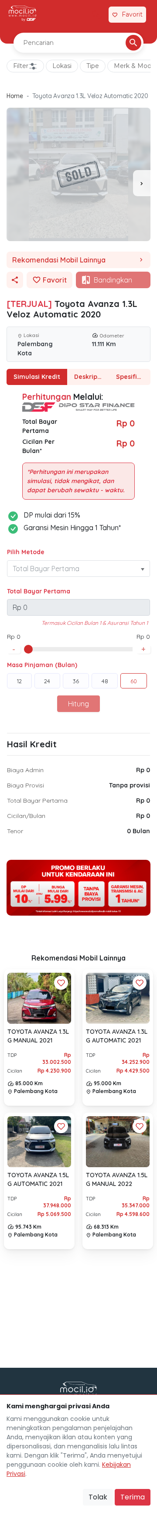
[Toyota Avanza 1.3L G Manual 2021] (39, 998)
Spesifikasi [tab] (132, 377)
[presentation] (141, 183)
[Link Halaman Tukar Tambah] (97, 15)
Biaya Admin (25, 770)
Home (15, 96)
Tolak (98, 1497)
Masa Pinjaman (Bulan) (42, 665)
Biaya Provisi (25, 785)
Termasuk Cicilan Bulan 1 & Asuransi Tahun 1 (94, 623)
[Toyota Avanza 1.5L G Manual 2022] (118, 1142)
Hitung (78, 703)
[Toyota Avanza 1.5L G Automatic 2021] (39, 1142)
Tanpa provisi (129, 785)
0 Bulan (138, 831)
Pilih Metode (25, 552)
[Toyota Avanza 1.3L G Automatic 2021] (118, 998)
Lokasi (62, 66)
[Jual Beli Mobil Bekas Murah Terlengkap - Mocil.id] (22, 13)
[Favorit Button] (61, 983)
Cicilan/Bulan (26, 816)
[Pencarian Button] (133, 43)
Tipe (92, 66)
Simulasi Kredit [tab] (37, 377)
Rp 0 (143, 770)
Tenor (15, 831)
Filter (20, 66)
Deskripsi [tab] (88, 377)
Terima (132, 1497)
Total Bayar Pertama (38, 591)
